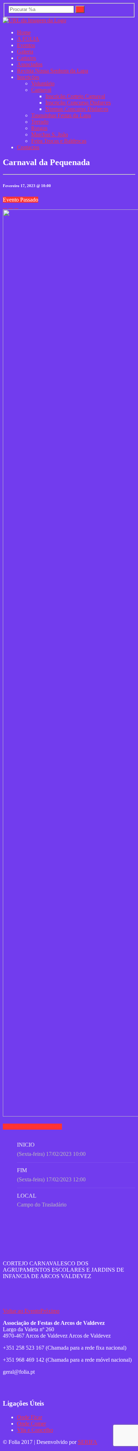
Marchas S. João (49, 134)
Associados (29, 64)
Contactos (28, 147)
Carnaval (41, 90)
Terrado (39, 122)
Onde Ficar (29, 1417)
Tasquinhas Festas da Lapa (61, 115)
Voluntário (42, 83)
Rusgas (39, 128)
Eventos (26, 45)
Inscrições (28, 77)
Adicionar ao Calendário (34, 1127)
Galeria (25, 52)
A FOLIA (28, 39)
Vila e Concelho (35, 1430)
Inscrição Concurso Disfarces (78, 103)
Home (24, 32)
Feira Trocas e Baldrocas (58, 141)
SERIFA (87, 1442)
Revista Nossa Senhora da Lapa (52, 71)
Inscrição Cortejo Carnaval (75, 96)
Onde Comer (31, 1424)
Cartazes (26, 58)
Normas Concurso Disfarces (76, 109)
